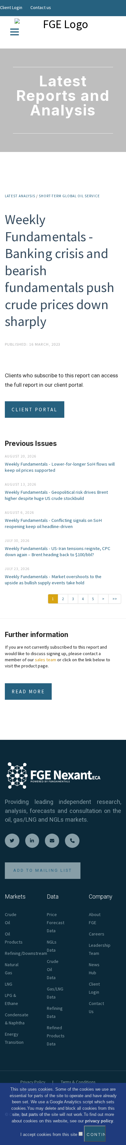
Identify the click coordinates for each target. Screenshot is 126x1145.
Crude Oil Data (52, 969)
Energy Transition (14, 1038)
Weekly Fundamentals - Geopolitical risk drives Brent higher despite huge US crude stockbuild (56, 495)
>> (114, 599)
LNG (8, 984)
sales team (45, 660)
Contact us (40, 7)
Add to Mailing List (42, 870)
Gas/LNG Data (55, 993)
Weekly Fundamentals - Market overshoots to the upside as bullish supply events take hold (53, 580)
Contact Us (96, 1007)
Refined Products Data (56, 1036)
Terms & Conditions (78, 1082)
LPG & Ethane (11, 999)
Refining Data (55, 1012)
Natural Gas (11, 969)
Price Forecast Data (55, 923)
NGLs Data (52, 946)
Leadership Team (99, 949)
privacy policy (99, 1120)
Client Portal (35, 409)
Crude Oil (10, 918)
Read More (28, 691)
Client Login (11, 7)
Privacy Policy (32, 1082)
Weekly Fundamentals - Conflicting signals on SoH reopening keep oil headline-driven (53, 523)
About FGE (94, 918)
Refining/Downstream (26, 953)
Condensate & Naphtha (16, 1019)
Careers (96, 934)
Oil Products (14, 938)
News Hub (94, 969)
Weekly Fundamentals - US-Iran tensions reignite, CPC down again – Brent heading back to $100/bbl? (57, 551)
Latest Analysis (20, 196)
